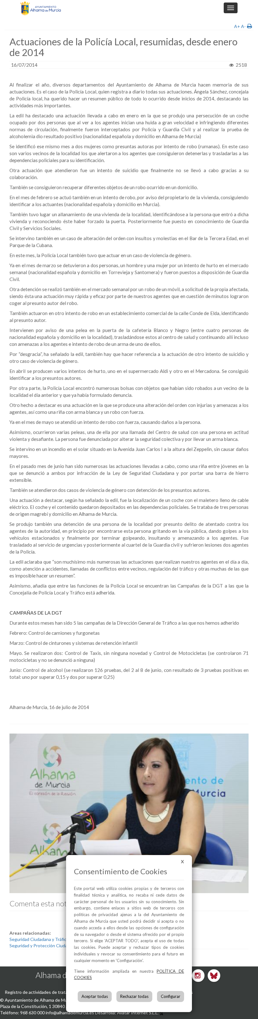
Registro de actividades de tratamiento (43, 992)
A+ (237, 26)
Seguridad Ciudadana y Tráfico (39, 939)
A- (243, 26)
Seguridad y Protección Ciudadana (43, 945)
